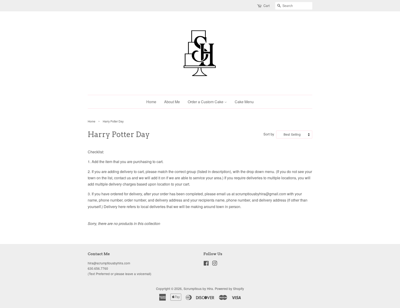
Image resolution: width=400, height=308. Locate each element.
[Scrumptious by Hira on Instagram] (214, 264)
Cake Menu (244, 101)
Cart (266, 5)
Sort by (268, 134)
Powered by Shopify (229, 288)
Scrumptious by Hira (198, 288)
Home (151, 101)
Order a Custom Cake (206, 101)
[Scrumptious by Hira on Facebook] (206, 264)
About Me (172, 101)
